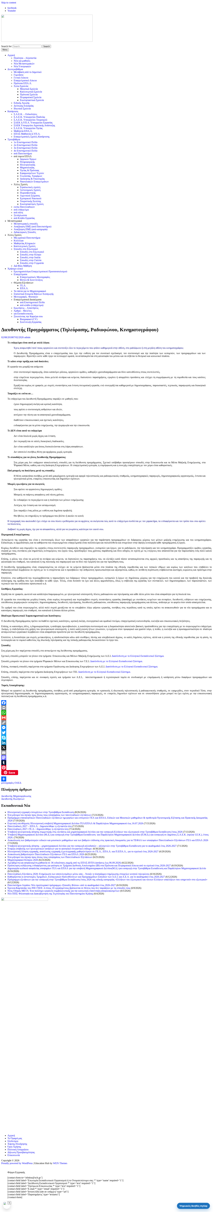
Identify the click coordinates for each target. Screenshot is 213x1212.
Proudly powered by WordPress (17, 1163)
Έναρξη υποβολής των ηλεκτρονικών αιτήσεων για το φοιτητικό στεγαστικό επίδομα (49, 848)
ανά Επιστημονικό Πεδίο (32, 302)
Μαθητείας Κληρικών (24, 243)
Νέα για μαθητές (22, 60)
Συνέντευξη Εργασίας (30, 322)
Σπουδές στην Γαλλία (30, 260)
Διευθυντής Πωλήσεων (12, 799)
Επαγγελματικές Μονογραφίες (35, 277)
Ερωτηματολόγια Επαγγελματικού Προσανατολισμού (40, 271)
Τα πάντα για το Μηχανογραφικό (30, 291)
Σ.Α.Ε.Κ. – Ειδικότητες (25, 114)
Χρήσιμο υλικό (15, 268)
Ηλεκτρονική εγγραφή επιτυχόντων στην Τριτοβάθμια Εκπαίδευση (40, 812)
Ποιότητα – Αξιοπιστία (25, 58)
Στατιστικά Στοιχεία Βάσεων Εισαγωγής (34, 294)
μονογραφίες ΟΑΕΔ (11, 782)
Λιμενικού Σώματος (30, 195)
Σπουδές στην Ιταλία (30, 257)
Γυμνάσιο (18, 74)
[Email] (106, 752)
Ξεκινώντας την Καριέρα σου (28, 316)
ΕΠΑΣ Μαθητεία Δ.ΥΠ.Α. (27, 133)
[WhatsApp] (106, 712)
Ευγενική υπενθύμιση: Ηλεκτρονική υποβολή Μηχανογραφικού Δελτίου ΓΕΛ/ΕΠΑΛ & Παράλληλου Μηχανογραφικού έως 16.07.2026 (75, 823)
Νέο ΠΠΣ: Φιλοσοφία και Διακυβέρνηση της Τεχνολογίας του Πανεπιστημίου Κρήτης (50, 893)
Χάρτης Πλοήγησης (17, 1144)
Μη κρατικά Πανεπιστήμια (27, 237)
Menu (4, 50)
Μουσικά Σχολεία (29, 89)
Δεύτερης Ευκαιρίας (24, 105)
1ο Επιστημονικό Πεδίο (25, 142)
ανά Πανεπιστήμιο (23, 153)
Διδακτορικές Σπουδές (25, 232)
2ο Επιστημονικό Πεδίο (25, 145)
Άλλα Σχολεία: (21, 86)
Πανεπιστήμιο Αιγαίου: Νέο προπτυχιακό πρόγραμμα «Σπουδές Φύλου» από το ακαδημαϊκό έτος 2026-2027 (61, 885)
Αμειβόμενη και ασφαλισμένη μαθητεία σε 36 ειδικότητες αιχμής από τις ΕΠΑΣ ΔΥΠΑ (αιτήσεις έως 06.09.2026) (64, 862)
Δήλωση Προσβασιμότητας (21, 1152)
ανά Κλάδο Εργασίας (24, 218)
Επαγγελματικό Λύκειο (25, 80)
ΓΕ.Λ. (23, 285)
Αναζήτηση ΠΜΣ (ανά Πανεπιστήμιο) (32, 226)
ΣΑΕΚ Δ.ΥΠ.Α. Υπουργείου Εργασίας (33, 122)
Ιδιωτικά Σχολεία (22, 108)
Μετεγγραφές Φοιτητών (26, 296)
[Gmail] (106, 717)
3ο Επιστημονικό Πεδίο (25, 148)
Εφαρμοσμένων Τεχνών (32, 173)
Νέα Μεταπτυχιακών (24, 63)
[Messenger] (106, 727)
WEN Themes (60, 1163)
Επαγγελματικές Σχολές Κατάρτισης (32, 136)
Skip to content (8, 2)
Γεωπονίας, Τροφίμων (31, 176)
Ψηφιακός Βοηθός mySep (193, 1205)
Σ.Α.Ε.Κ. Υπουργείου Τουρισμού (30, 119)
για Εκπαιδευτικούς (23, 313)
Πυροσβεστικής (28, 192)
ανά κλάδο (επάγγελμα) (31, 305)
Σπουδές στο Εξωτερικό (26, 249)
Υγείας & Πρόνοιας (29, 170)
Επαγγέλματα (20, 274)
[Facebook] (106, 702)
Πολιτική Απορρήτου (18, 1149)
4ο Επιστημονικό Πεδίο (25, 150)
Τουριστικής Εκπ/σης (30, 201)
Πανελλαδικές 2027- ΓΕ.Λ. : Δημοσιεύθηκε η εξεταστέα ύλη (37, 829)
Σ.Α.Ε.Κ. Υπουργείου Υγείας (28, 128)
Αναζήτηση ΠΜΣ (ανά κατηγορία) (30, 229)
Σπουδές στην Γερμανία (32, 263)
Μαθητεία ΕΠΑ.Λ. (23, 131)
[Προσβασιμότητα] (6, 1205)
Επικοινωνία (13, 1155)
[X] (106, 747)
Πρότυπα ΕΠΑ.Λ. (23, 83)
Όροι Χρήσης (14, 1146)
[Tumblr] (106, 762)
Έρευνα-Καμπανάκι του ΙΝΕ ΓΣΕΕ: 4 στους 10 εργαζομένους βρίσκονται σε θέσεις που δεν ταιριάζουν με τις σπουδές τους (68, 888)
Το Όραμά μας (14, 1138)
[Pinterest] (106, 767)
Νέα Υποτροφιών (22, 66)
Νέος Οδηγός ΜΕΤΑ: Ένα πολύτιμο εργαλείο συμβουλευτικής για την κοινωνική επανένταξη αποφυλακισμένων (63, 890)
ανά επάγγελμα (21, 209)
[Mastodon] (106, 757)
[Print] (106, 707)
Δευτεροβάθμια (15, 69)
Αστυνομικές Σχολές (30, 190)
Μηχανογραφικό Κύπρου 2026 (22, 860)
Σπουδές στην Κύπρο (30, 254)
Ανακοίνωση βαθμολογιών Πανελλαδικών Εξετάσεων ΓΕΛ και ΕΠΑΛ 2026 (45, 854)
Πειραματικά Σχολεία (30, 97)
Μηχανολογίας (27, 167)
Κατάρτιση (12, 111)
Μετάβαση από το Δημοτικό (27, 72)
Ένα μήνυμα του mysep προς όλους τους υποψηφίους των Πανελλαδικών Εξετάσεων (49, 857)
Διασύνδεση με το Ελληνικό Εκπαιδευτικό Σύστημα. (138, 656)
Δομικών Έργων (28, 159)
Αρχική (11, 55)
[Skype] (106, 737)
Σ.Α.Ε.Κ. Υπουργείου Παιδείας (29, 117)
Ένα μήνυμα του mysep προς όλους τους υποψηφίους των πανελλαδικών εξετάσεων (49, 815)
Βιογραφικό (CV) (28, 319)
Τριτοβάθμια (13, 139)
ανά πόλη (18, 212)
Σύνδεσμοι (12, 1141)
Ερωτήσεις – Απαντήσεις (26, 308)
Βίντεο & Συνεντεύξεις (31, 280)
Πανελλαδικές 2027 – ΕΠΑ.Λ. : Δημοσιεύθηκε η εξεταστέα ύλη (39, 826)
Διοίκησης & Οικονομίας (32, 178)
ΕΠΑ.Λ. (24, 288)
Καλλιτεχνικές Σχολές (25, 246)
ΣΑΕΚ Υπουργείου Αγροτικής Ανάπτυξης (34, 125)
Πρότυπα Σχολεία (29, 94)
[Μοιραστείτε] (106, 778)
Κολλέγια (18, 240)
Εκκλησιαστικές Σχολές (32, 204)
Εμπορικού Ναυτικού (30, 198)
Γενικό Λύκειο (21, 77)
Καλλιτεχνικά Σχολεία (31, 91)
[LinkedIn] (106, 742)
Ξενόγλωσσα (20, 215)
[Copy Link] (106, 722)
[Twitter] (106, 732)
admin (27, 337)
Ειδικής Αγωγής (21, 103)
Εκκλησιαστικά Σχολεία (32, 100)
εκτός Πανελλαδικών (24, 207)
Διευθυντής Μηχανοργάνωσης (16, 796)
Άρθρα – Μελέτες (23, 310)
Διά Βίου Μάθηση (23, 265)
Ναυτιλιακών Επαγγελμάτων (34, 181)
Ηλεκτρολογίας (27, 164)
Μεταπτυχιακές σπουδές (26, 223)
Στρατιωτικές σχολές (30, 187)
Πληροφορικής (27, 162)
